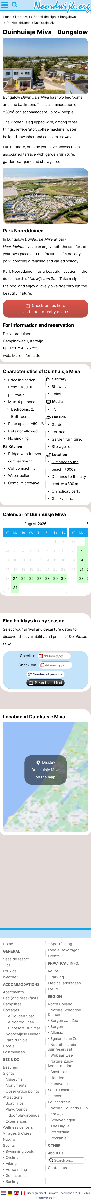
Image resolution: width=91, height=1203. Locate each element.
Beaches (10, 1067)
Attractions (12, 1097)
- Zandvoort (58, 1084)
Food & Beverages (63, 950)
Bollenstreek (59, 1102)
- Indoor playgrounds (21, 1115)
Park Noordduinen (18, 271)
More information (27, 355)
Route (53, 971)
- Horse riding (15, 1169)
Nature (9, 1139)
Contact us (57, 1167)
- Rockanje (57, 1138)
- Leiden (55, 1096)
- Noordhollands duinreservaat (62, 1046)
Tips (6, 965)
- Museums (13, 1079)
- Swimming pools (18, 1151)
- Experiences (15, 1121)
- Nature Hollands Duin (68, 1108)
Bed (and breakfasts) (21, 998)
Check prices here (45, 308)
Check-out (28, 665)
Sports (9, 1145)
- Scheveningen (61, 1120)
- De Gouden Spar (18, 1016)
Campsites (12, 1004)
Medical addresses (64, 983)
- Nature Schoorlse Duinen (64, 1012)
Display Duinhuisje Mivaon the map (45, 769)
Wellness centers (18, 1127)
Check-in (28, 655)
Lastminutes (14, 1052)
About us (55, 1153)
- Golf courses (15, 1175)
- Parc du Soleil (16, 1040)
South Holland (60, 1090)
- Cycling (10, 1157)
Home (8, 944)
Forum (53, 989)
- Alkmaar (56, 1032)
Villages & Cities (17, 1133)
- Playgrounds (15, 1109)
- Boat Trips (13, 1103)
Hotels (8, 1046)
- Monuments (14, 1085)
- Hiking (10, 1163)
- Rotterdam (58, 1132)
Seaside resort (16, 959)
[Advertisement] (45, 604)
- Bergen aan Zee (63, 1020)
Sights (8, 1073)
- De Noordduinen (18, 1022)
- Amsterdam (59, 1072)
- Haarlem (56, 1078)
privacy (53, 1192)
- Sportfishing (60, 944)
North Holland (60, 1004)
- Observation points (21, 1091)
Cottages (11, 1010)
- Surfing (10, 1181)
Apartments (13, 992)
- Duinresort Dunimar (21, 1028)
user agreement (36, 1192)
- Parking (56, 977)
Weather (10, 977)
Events (54, 956)
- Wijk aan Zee (60, 1055)
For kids (10, 971)
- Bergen (55, 1026)
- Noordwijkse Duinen (22, 1034)
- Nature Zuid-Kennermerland (61, 1063)
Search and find (48, 683)
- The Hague (59, 1126)
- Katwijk (55, 1114)
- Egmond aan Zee (64, 1038)
